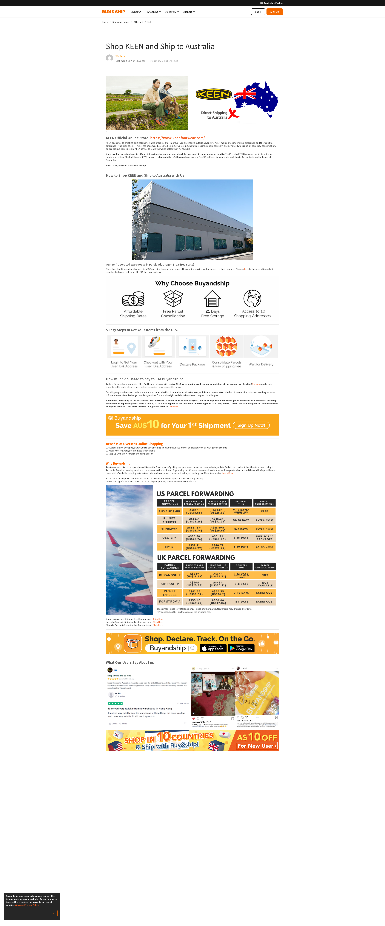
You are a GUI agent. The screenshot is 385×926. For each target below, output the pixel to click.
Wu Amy (120, 56)
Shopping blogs (120, 21)
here (246, 269)
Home (105, 21)
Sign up (256, 383)
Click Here (158, 618)
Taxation (173, 406)
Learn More (227, 473)
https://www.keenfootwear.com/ (177, 137)
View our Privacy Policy (27, 904)
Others (137, 21)
